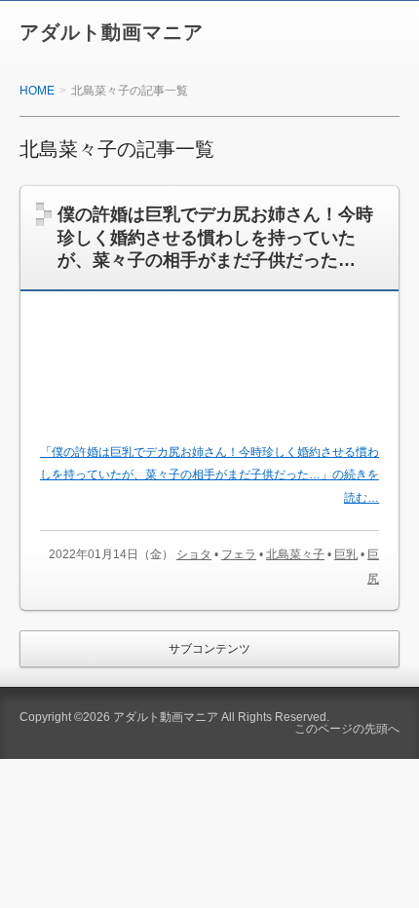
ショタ (193, 554)
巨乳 (346, 554)
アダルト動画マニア (111, 32)
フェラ (238, 554)
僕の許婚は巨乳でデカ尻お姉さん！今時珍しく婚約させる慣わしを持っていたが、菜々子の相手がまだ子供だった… (215, 237)
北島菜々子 (295, 554)
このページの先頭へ (347, 729)
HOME (37, 90)
